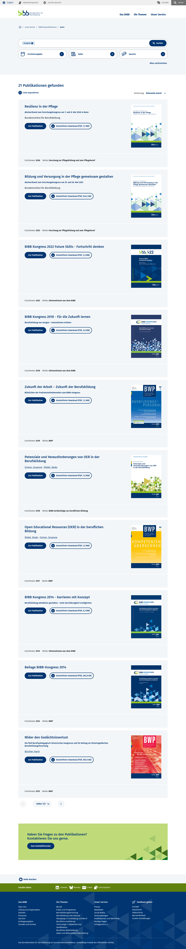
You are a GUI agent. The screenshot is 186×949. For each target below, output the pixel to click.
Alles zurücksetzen (158, 63)
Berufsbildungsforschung (67, 913)
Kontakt (135, 907)
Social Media (99, 913)
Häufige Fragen (100, 921)
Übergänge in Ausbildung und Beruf (71, 918)
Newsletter (98, 910)
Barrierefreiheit (138, 915)
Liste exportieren (31, 92)
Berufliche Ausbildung (65, 921)
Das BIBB (125, 14)
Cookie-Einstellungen (141, 918)
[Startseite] (20, 27)
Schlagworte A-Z (101, 924)
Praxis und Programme (66, 910)
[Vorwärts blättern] (61, 803)
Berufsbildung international (68, 915)
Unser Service (158, 14)
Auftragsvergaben (25, 921)
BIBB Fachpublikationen (48, 27)
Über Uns (22, 907)
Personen (22, 915)
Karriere (21, 918)
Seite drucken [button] (29, 879)
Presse (97, 907)
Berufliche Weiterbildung (67, 930)
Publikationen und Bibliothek (106, 918)
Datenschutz (137, 912)
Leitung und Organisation (29, 910)
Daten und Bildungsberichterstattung (72, 933)
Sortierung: (139, 93)
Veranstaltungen (101, 915)
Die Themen (140, 14)
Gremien (22, 913)
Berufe (59, 907)
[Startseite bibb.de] (34, 13)
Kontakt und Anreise (27, 924)
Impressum (137, 909)
